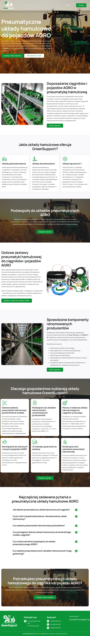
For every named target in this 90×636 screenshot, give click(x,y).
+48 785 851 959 (55, 624)
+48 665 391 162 (55, 628)
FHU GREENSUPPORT (28, 633)
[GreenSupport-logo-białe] (9, 616)
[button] (44, 509)
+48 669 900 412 (55, 621)
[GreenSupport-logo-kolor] (8, 2)
